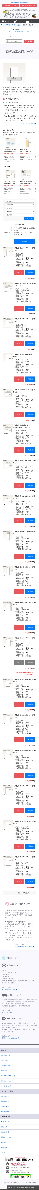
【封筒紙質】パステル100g (22, 508)
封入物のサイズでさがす (8, 1076)
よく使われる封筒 (6, 1086)
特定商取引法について (17, 1182)
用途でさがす (5, 1060)
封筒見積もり (5, 1096)
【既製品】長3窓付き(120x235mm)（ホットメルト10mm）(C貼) (26, 183)
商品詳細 (24, 241)
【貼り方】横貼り (19, 253)
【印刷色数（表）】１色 (21, 263)
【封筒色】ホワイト (20, 261)
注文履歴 (26, 31)
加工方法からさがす (16, 25)
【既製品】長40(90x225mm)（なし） (25, 151)
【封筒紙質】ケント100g (21, 401)
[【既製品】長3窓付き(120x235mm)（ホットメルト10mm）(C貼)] (26, 175)
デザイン (19, 272)
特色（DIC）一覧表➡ (29, 123)
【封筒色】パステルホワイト (22, 509)
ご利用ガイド (5, 1122)
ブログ (3, 1152)
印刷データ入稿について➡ (24, 946)
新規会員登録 (19, 31)
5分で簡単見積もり (6, 1111)
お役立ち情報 (5, 1132)
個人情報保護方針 (31, 1182)
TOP (2, 25)
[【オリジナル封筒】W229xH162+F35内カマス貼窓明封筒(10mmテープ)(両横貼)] (10, 175)
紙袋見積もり (5, 1101)
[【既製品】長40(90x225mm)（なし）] (26, 143)
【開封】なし (29, 258)
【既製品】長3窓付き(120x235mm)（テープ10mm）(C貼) (10, 151)
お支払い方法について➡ (9, 989)
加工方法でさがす (6, 1081)
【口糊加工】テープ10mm (22, 255)
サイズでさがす (5, 1055)
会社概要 (3, 1142)
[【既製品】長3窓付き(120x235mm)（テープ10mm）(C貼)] (10, 143)
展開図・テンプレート (7, 1137)
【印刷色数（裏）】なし (21, 264)
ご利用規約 (5, 1182)
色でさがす (4, 1070)
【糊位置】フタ (18, 256)
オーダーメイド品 (18, 224)
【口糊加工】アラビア (20, 397)
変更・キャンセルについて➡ (11, 1038)
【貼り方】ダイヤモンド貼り (22, 466)
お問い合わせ (5, 1147)
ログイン (11, 31)
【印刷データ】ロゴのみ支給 (22, 266)
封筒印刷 (7, 25)
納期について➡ (7, 1012)
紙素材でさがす (5, 1065)
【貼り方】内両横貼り (20, 395)
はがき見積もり (5, 1106)
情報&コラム (4, 1127)
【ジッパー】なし (19, 258)
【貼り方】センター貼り (21, 289)
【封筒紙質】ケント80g (21, 259)
